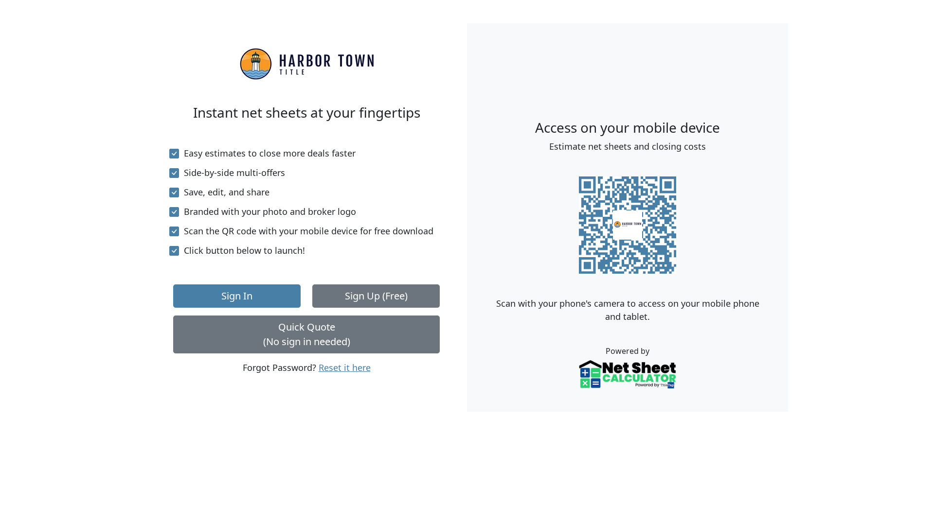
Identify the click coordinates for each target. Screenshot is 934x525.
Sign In (236, 295)
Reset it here (345, 367)
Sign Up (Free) (376, 295)
